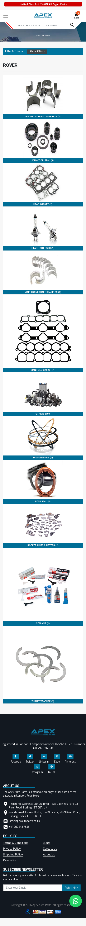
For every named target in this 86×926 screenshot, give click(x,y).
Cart (76, 15)
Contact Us (50, 848)
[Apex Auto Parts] (43, 15)
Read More (33, 795)
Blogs (46, 843)
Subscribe (71, 888)
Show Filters (37, 51)
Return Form (11, 860)
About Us (49, 854)
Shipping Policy (13, 854)
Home (38, 35)
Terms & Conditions (15, 843)
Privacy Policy (12, 848)
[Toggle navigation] (6, 15)
